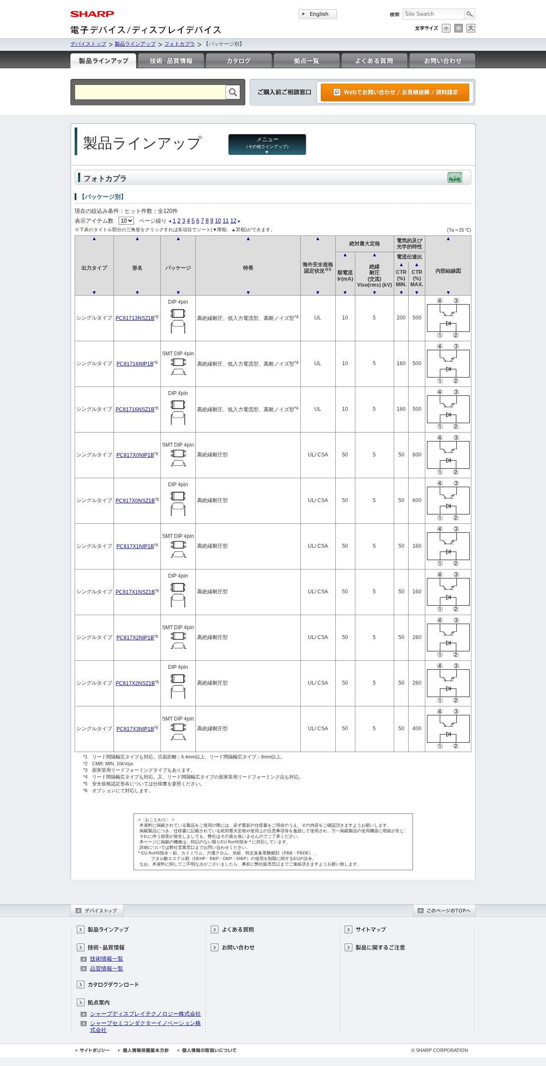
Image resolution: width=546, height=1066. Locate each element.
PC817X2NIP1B (135, 637)
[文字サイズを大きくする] (471, 28)
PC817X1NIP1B (135, 546)
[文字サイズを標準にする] (458, 28)
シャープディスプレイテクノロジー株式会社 (145, 1014)
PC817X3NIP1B (135, 729)
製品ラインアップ (135, 44)
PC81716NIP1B (135, 363)
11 (226, 221)
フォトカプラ (179, 44)
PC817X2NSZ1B (135, 683)
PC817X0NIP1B (135, 455)
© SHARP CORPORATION (439, 1050)
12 (233, 221)
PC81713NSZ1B (135, 318)
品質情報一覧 (106, 968)
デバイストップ (88, 44)
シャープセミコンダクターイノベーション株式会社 (145, 1026)
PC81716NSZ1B (135, 409)
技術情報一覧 (106, 959)
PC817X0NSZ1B (135, 500)
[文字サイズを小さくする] (446, 28)
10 (218, 221)
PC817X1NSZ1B (135, 592)
